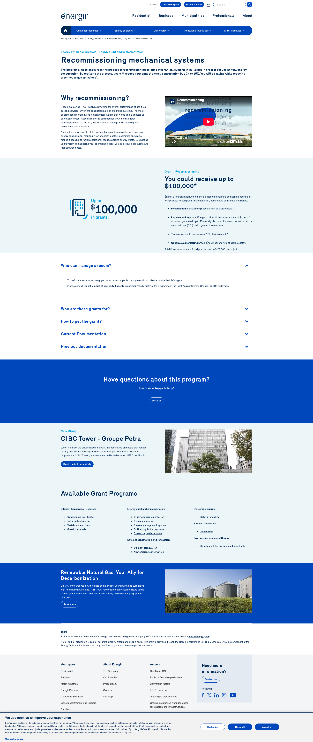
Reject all (240, 726)
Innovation (206, 531)
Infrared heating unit (79, 521)
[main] (156, 727)
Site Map (108, 696)
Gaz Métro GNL (158, 671)
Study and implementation (149, 517)
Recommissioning (144, 521)
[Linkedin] (216, 695)
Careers (153, 4)
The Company (110, 671)
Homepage (66, 38)
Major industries (69, 683)
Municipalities (192, 16)
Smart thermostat (77, 529)
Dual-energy (160, 30)
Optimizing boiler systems (149, 529)
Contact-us (210, 679)
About (247, 16)
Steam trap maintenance (148, 533)
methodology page (199, 636)
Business (79, 38)
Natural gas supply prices (163, 696)
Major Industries (232, 30)
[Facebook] (203, 695)
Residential (67, 671)
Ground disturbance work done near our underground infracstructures (169, 704)
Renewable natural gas (196, 30)
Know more (69, 604)
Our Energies (110, 677)
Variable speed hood (78, 525)
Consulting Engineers (72, 696)
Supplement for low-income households (222, 546)
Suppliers (66, 709)
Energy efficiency (124, 30)
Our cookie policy (14, 738)
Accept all (267, 726)
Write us (156, 400)
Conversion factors (160, 683)
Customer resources (87, 30)
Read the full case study (77, 464)
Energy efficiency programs (119, 38)
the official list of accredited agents (104, 286)
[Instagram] (224, 695)
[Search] (249, 4)
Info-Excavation (158, 690)
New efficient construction (149, 552)
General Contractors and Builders (78, 702)
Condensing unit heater (81, 517)
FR (208, 4)
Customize (212, 726)
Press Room (110, 683)
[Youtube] (233, 695)
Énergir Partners (69, 690)
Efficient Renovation (145, 547)
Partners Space (194, 4)
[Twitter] (209, 695)
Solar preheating (210, 517)
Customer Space (170, 4)
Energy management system (150, 525)
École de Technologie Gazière (166, 677)
